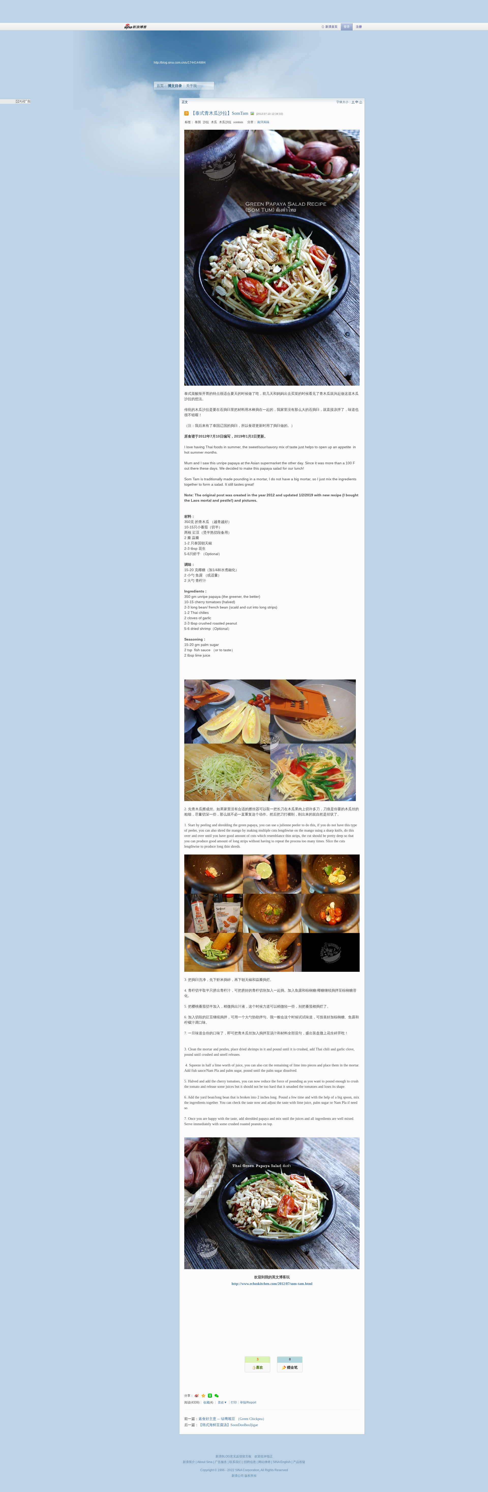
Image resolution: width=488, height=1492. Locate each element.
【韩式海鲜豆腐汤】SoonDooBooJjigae (228, 1425)
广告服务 (221, 1462)
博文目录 (175, 86)
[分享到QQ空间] (203, 1396)
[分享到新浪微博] (197, 1396)
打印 (234, 1402)
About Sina (204, 1462)
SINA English (282, 1462)
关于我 (191, 86)
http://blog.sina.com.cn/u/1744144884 (180, 62)
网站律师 (264, 1462)
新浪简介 (189, 1462)
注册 (359, 26)
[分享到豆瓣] (210, 1396)
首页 (160, 86)
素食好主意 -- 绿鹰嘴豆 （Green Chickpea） (232, 1419)
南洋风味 (263, 122)
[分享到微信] (217, 1396)
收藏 (206, 1402)
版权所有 (251, 1475)
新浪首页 (331, 26)
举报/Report (248, 1402)
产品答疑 (299, 1462)
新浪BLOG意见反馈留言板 (233, 1456)
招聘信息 (250, 1462)
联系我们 (235, 1462)
